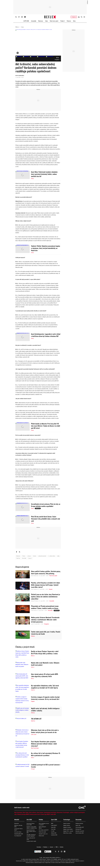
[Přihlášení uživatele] (78, 17)
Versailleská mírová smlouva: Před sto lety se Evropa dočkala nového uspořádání (45, 505)
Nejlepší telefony (66, 825)
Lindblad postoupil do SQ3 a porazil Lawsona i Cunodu (45, 766)
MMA (52, 823)
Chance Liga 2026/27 (45, 814)
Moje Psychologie (18, 812)
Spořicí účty (78, 825)
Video (46, 21)
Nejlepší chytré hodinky (68, 829)
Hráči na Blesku (32, 812)
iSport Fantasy (40, 812)
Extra (74, 21)
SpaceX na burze (66, 823)
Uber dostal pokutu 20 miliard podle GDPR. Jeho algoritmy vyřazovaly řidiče (44, 675)
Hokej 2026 (53, 827)
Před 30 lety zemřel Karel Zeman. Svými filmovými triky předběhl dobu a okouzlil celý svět (45, 519)
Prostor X (62, 21)
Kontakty (39, 847)
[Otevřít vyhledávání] (81, 17)
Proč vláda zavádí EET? (44, 830)
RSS (57, 847)
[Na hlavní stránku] (50, 17)
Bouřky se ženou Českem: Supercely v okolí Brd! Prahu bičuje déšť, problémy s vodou (44, 652)
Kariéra (61, 847)
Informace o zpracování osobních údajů (63, 860)
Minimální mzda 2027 (80, 831)
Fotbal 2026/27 (54, 825)
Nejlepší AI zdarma (67, 827)
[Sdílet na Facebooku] (16, 552)
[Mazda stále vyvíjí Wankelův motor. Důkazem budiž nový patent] (22, 666)
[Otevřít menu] (84, 17)
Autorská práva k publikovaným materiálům (24, 860)
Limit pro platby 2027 (80, 827)
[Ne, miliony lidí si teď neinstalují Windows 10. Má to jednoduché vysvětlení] (22, 756)
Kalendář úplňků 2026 (18, 833)
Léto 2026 (29, 819)
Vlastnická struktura (30, 862)
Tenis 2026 (53, 829)
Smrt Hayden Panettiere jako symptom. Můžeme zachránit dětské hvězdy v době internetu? (44, 744)
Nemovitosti (59, 812)
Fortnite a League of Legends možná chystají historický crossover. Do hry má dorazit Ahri (45, 698)
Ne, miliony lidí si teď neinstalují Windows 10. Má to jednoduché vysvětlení (45, 754)
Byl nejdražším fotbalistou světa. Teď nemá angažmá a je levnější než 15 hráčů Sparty (45, 687)
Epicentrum (16, 823)
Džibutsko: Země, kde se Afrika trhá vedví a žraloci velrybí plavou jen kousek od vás (45, 731)
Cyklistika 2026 (54, 834)
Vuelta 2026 (53, 814)
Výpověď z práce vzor (43, 833)
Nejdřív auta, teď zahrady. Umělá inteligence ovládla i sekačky (45, 709)
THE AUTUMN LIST (36, 719)
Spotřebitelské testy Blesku (50, 812)
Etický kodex (58, 862)
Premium (69, 21)
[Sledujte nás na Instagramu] (22, 17)
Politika (41, 819)
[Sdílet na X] (19, 552)
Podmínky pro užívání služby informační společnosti (44, 860)
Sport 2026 (54, 819)
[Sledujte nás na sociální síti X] (16, 17)
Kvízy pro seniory (17, 831)
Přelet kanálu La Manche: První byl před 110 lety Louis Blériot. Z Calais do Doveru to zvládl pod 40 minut (45, 426)
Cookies (73, 860)
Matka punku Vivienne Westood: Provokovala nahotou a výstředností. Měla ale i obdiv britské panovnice (45, 619)
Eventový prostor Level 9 (35, 814)
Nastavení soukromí (80, 860)
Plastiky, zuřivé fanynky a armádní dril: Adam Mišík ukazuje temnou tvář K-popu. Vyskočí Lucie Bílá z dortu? (45, 585)
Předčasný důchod (79, 823)
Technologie (66, 819)
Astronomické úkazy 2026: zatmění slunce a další (31, 831)
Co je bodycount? (17, 835)
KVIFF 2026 (26, 21)
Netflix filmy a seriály (67, 833)
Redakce (45, 847)
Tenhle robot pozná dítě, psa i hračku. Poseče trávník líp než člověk (45, 633)
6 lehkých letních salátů (31, 841)
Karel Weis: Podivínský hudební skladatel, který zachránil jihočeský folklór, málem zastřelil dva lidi (44, 174)
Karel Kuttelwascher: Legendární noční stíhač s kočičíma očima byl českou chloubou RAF (45, 335)
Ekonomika (78, 819)
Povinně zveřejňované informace (67, 862)
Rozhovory (40, 21)
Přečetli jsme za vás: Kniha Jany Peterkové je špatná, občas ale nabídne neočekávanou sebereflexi (45, 596)
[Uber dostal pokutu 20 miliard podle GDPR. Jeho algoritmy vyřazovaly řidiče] (22, 677)
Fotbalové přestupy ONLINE (23, 814)
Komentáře (33, 21)
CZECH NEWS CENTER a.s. (55, 857)
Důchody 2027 (78, 829)
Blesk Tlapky (25, 812)
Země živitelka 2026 (80, 833)
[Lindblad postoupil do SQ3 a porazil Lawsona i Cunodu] (22, 768)
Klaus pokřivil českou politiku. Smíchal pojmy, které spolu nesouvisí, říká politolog (46, 572)
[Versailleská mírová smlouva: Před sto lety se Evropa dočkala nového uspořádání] (22, 507)
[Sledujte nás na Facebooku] (19, 17)
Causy (22, 27)
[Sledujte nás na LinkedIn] (25, 17)
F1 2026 (52, 831)
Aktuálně (16, 819)
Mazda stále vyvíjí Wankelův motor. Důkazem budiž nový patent (45, 664)
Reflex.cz (17, 27)
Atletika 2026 (53, 833)
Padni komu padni (54, 21)
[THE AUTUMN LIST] (22, 722)
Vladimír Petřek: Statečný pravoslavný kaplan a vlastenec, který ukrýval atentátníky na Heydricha (45, 248)
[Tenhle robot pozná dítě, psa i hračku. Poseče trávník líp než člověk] (23, 635)
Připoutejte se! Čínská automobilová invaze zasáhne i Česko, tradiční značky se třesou (45, 607)
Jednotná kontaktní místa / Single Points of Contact (44, 862)
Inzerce (51, 847)
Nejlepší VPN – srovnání (68, 831)
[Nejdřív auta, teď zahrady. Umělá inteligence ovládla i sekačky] (23, 711)
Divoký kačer (41, 835)
